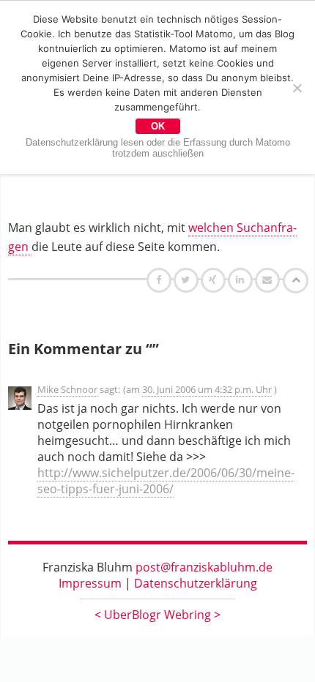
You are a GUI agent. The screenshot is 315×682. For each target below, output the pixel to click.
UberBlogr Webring (157, 615)
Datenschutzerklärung (195, 583)
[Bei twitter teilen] (187, 279)
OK (158, 126)
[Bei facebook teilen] (161, 279)
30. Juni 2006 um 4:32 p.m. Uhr (207, 389)
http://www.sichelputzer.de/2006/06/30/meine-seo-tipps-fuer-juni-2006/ (165, 481)
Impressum (90, 583)
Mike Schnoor (67, 389)
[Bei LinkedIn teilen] (242, 279)
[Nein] (296, 87)
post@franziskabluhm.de (204, 567)
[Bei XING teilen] (214, 279)
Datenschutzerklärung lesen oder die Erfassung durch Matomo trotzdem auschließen (158, 148)
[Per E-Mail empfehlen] (269, 279)
